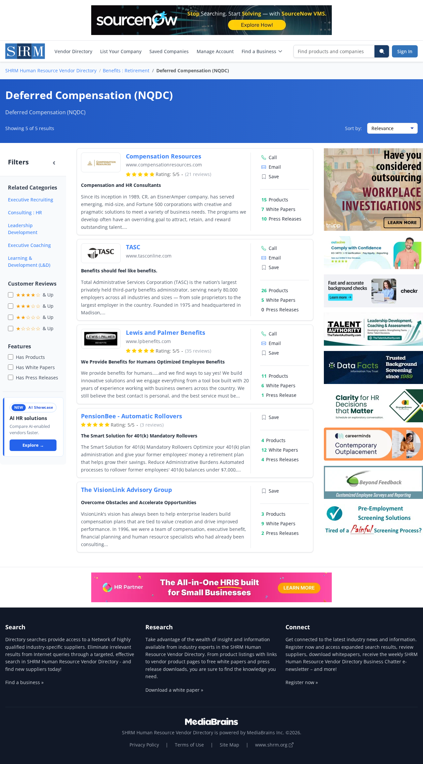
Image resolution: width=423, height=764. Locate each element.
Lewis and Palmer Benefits (165, 332)
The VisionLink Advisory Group (126, 490)
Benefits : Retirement (126, 70)
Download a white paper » (174, 690)
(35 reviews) (198, 351)
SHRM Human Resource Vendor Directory (50, 70)
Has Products (30, 357)
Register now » (302, 682)
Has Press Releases (37, 377)
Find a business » (24, 682)
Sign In (404, 51)
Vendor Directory (73, 51)
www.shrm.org (272, 745)
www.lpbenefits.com (148, 341)
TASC (133, 247)
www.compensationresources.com (164, 164)
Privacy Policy (144, 745)
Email (275, 167)
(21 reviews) (198, 174)
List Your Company (120, 51)
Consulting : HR (25, 212)
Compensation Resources (163, 156)
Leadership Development (22, 228)
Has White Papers (35, 367)
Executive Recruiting (30, 199)
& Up (35, 294)
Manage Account (215, 51)
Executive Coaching (29, 245)
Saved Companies (169, 51)
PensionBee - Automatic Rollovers (131, 416)
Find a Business (259, 51)
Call (273, 157)
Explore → (33, 445)
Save (274, 176)
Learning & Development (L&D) (29, 261)
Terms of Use (189, 745)
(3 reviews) (152, 425)
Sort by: (353, 128)
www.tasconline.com (149, 256)
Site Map (229, 745)
